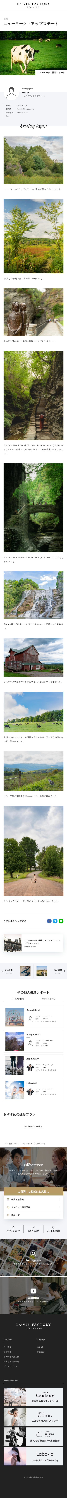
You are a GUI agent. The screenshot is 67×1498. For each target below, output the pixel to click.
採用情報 (8, 1352)
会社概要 (8, 1347)
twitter (55, 921)
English (39, 1347)
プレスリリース (10, 1366)
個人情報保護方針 (11, 1357)
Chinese (40, 1352)
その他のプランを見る (33, 1126)
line (61, 921)
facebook (49, 921)
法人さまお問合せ (11, 1361)
